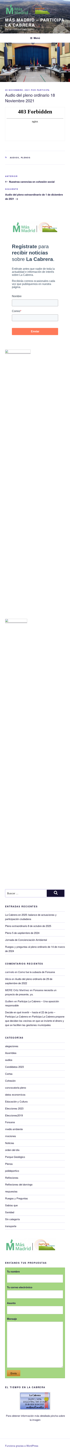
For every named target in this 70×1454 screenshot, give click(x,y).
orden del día (12, 1150)
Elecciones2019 (14, 1115)
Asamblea (10, 1053)
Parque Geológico (15, 1157)
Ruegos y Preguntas (16, 1198)
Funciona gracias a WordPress (21, 1445)
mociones (10, 1136)
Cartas (9, 1073)
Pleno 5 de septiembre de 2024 (22, 933)
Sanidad (9, 1212)
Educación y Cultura (16, 1101)
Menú (37, 38)
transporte (10, 1226)
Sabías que (11, 1205)
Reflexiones (11, 1177)
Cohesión (10, 1080)
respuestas (11, 1191)
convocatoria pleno (15, 1087)
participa (43, 90)
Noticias (9, 1143)
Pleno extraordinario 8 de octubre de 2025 (28, 926)
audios (14, 157)
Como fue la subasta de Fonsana (36, 972)
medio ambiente (14, 1129)
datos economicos (15, 1094)
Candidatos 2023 (14, 1066)
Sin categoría (12, 1219)
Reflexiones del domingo (18, 1184)
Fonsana (10, 1122)
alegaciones (11, 1046)
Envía (14, 1373)
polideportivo (12, 1170)
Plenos (26, 157)
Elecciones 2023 (14, 1108)
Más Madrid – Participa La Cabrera (34, 22)
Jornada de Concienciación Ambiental (26, 940)
